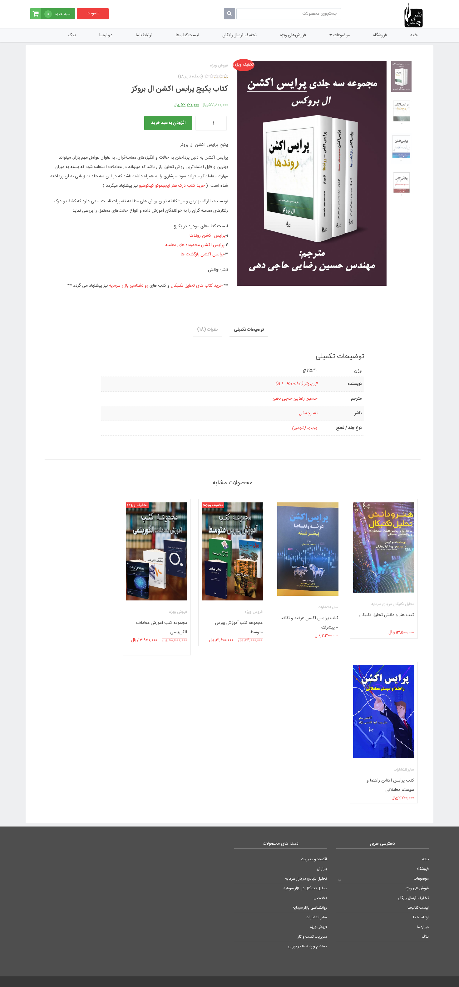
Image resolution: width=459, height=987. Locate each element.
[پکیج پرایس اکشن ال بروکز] (401, 76)
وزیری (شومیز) (304, 428)
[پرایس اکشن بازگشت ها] (401, 148)
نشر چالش (308, 413)
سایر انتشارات (316, 917)
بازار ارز (322, 869)
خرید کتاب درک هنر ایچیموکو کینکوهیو (172, 186)
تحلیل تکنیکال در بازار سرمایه (305, 888)
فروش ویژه (318, 927)
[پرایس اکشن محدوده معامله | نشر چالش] (401, 184)
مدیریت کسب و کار (312, 937)
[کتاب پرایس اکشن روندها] (401, 112)
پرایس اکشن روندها (207, 235)
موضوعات (341, 35)
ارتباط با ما (144, 35)
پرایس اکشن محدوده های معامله (195, 245)
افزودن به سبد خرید (168, 123)
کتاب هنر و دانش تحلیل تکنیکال (386, 615)
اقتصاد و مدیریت (314, 859)
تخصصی (320, 898)
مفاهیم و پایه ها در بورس (307, 946)
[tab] (249, 330)
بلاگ (72, 35)
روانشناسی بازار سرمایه (128, 285)
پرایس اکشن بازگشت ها (202, 254)
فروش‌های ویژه (293, 35)
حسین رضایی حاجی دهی (295, 398)
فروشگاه (380, 35)
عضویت (92, 13)
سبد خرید (59, 14)
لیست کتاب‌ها (187, 35)
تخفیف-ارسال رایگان (239, 35)
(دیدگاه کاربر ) (190, 76)
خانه (413, 35)
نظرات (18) (207, 329)
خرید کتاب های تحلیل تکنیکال (196, 285)
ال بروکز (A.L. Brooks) (296, 384)
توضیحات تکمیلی (249, 329)
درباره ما (105, 35)
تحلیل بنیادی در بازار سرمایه (306, 879)
